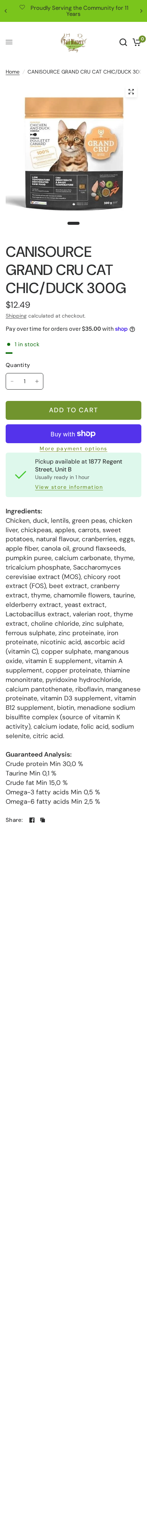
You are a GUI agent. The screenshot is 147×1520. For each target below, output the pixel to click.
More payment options (73, 448)
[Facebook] (32, 819)
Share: (14, 820)
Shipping (16, 315)
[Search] (123, 42)
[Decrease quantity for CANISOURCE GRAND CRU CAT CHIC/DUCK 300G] (12, 381)
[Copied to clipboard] (42, 819)
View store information (69, 487)
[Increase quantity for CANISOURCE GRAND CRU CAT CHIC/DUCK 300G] (37, 381)
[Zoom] (131, 91)
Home (13, 71)
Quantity (18, 365)
